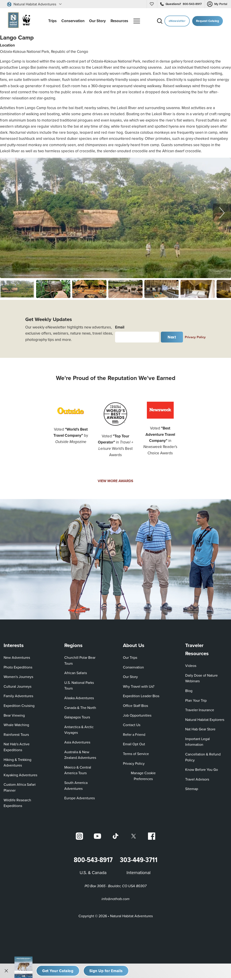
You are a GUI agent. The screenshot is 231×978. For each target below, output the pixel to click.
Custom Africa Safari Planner (23, 787)
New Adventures (17, 657)
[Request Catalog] (58, 970)
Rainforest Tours (16, 734)
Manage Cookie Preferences (143, 775)
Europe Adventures (79, 797)
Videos (190, 665)
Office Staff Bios (135, 705)
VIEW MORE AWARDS (115, 480)
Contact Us (131, 724)
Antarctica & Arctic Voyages (79, 729)
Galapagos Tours (77, 717)
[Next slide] (222, 213)
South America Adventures (76, 785)
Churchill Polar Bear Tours (79, 660)
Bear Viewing (14, 715)
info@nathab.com (115, 899)
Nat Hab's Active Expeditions (17, 746)
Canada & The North (80, 707)
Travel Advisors (197, 779)
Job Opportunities (137, 715)
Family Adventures (18, 695)
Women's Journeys (18, 676)
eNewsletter (177, 21)
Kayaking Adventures (20, 774)
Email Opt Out (134, 743)
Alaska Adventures (79, 697)
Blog (188, 690)
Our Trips (130, 657)
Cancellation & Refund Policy (204, 757)
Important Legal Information (197, 741)
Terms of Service (136, 753)
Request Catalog (207, 21)
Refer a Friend (134, 734)
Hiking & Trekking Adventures (17, 762)
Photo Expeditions (18, 667)
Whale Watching (16, 724)
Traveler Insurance (199, 709)
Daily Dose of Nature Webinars (201, 678)
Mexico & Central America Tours (77, 770)
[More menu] (137, 21)
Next (172, 337)
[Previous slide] (9, 213)
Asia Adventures (77, 742)
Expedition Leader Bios (141, 695)
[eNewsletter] (106, 970)
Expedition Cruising (19, 705)
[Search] (159, 21)
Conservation (133, 667)
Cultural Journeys (17, 686)
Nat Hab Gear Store (200, 729)
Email (119, 327)
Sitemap (191, 788)
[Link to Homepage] (18, 21)
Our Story (130, 676)
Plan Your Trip (196, 700)
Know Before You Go (201, 769)
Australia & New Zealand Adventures (80, 754)
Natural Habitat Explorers (204, 719)
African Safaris (75, 672)
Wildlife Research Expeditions (17, 802)
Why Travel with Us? (138, 686)
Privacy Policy (195, 337)
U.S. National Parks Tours (79, 685)
